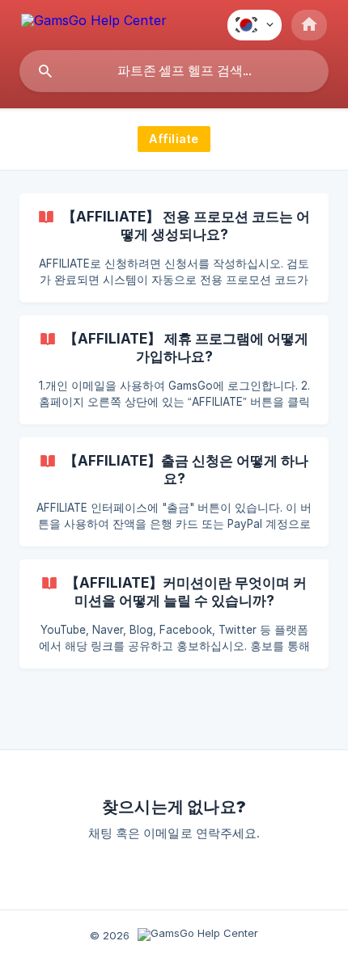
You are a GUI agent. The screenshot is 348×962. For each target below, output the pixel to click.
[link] (174, 247)
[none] (94, 23)
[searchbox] (174, 71)
